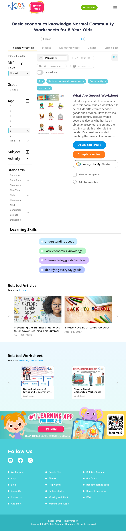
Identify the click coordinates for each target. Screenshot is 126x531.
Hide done (51, 72)
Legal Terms (54, 520)
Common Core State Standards (15, 180)
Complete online (88, 154)
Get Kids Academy (96, 472)
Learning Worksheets (31, 360)
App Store (16, 503)
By (40, 57)
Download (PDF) (89, 145)
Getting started (56, 490)
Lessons (46, 47)
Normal (14, 73)
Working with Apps (59, 503)
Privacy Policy (70, 520)
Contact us (17, 497)
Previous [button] (9, 316)
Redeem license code (97, 484)
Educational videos (69, 47)
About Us (16, 490)
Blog (13, 484)
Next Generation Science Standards (16, 212)
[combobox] (55, 57)
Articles (23, 290)
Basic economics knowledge (63, 251)
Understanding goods (59, 242)
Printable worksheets (23, 47)
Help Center (55, 484)
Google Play (55, 472)
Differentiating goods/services (65, 260)
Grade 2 (14, 89)
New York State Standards (15, 195)
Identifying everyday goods (62, 270)
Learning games (113, 47)
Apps (14, 478)
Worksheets (17, 472)
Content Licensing (96, 490)
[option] (38, 316)
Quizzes (92, 47)
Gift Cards (91, 478)
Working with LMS (58, 497)
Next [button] (116, 316)
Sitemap (53, 478)
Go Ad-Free (89, 7)
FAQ (88, 497)
